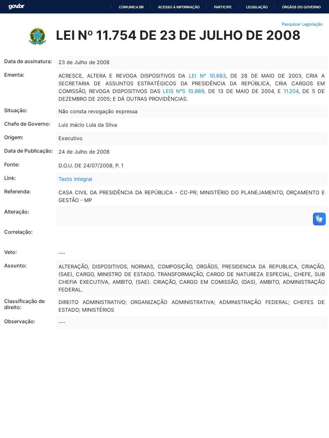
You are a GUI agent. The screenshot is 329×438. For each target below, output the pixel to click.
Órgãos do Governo (301, 7)
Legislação (257, 7)
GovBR (16, 7)
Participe (223, 7)
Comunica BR (131, 7)
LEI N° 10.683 (207, 75)
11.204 (291, 91)
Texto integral (75, 179)
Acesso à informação (179, 7)
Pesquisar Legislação (302, 24)
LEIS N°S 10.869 (183, 91)
